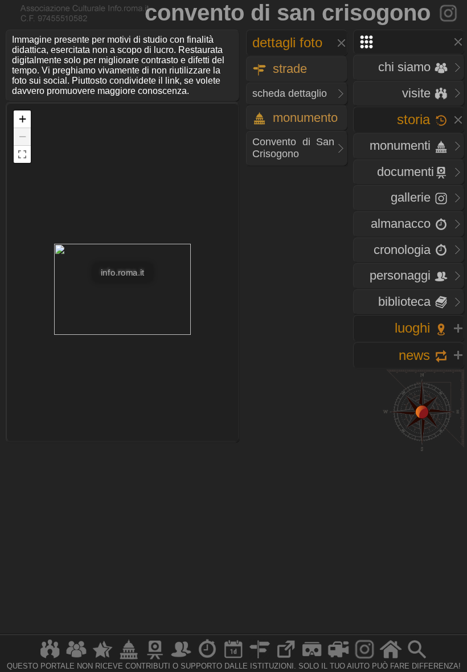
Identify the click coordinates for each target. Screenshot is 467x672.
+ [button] (22, 119)
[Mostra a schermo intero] (22, 154)
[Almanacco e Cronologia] (207, 658)
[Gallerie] (364, 658)
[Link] (286, 658)
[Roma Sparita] (155, 658)
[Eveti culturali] (233, 658)
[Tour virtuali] (312, 658)
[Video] (338, 658)
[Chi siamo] (76, 658)
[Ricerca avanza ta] (417, 658)
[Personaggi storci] (181, 658)
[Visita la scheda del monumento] (449, 12)
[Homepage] (391, 658)
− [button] (22, 136)
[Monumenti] (129, 658)
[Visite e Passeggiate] (50, 658)
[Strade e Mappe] (260, 658)
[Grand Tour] (102, 658)
